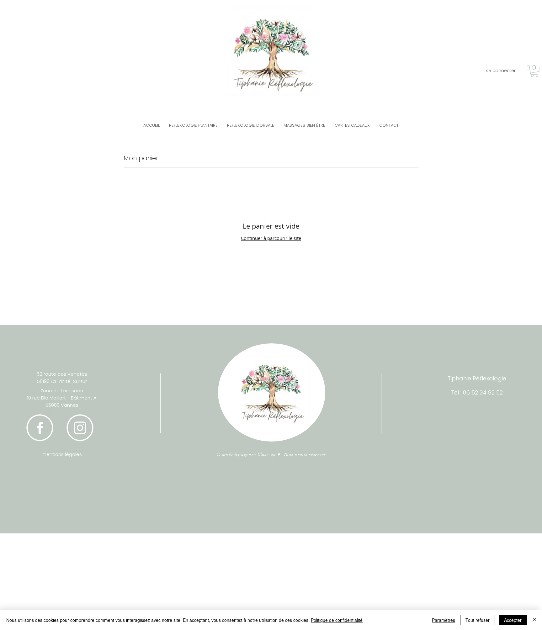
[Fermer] (534, 620)
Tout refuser (477, 620)
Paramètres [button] (443, 620)
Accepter (513, 620)
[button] (534, 71)
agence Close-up (258, 454)
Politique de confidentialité (337, 620)
